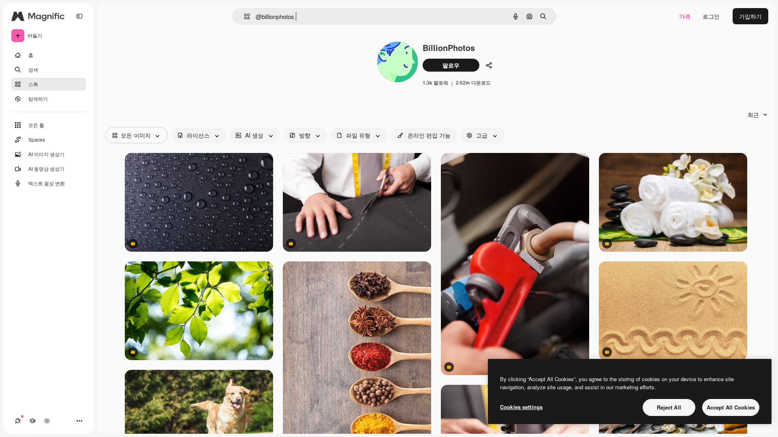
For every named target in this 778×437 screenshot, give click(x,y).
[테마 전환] (47, 420)
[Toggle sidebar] (79, 16)
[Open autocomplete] (244, 16)
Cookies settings (521, 407)
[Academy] (32, 420)
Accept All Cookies (731, 407)
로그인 (711, 16)
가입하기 (750, 16)
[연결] (17, 420)
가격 (684, 16)
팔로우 (451, 65)
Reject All (669, 407)
